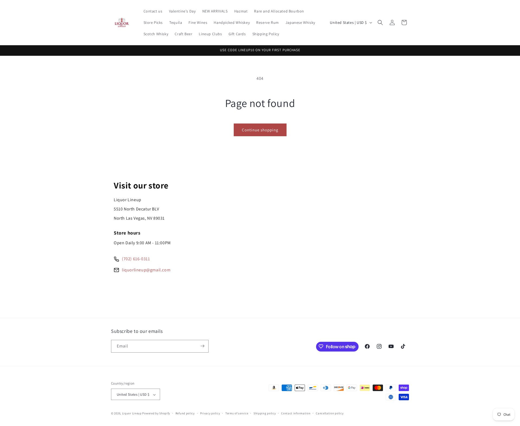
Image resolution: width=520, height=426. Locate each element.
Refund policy (185, 413)
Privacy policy (210, 413)
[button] (380, 22)
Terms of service (236, 413)
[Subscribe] (202, 346)
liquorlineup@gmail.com (146, 270)
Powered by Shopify (156, 413)
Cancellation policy (329, 413)
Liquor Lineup (132, 413)
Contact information (295, 413)
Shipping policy (264, 413)
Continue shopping (260, 129)
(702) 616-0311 (136, 259)
